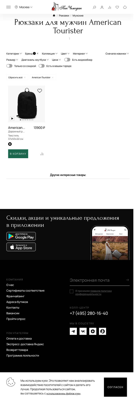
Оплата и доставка (19, 338)
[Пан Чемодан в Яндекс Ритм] (102, 331)
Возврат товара (17, 350)
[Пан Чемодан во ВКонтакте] (83, 331)
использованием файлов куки (63, 393)
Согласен (115, 387)
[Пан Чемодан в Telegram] (73, 331)
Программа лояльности (22, 355)
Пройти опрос (16, 319)
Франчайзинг (15, 296)
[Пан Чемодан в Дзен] (92, 331)
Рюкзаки (64, 15)
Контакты (12, 307)
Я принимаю (93, 292)
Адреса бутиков (17, 302)
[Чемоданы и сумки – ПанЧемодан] (67, 6)
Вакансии (12, 313)
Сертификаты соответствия (25, 290)
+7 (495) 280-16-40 (89, 313)
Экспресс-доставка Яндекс (25, 344)
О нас (10, 285)
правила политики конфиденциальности (93, 292)
